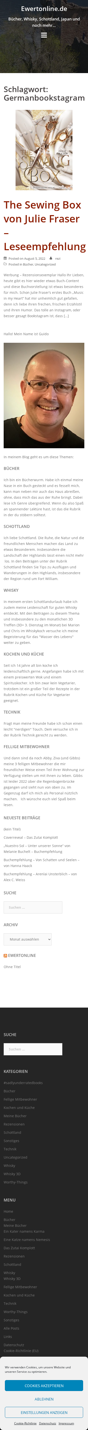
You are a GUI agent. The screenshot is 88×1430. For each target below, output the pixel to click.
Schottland (17, 526)
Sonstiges (11, 1140)
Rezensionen (14, 1124)
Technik (12, 712)
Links (8, 1336)
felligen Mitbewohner (35, 764)
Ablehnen (44, 1399)
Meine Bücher (15, 1116)
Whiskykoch (35, 631)
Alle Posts (11, 1328)
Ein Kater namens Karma (24, 1231)
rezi (57, 258)
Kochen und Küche (24, 654)
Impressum (66, 1423)
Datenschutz (47, 1423)
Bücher (28, 264)
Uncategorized (45, 264)
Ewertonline (22, 955)
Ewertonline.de (44, 8)
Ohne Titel (12, 966)
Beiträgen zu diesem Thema (56, 613)
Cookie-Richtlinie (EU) (21, 1350)
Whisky (11, 590)
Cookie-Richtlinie (25, 1423)
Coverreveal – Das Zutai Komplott (31, 837)
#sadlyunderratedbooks (23, 1082)
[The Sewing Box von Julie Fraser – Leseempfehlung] (44, 149)
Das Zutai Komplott (19, 1248)
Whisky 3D (12, 1174)
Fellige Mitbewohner (26, 746)
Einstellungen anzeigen (44, 1412)
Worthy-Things (16, 1182)
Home (8, 1211)
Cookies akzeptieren (44, 1385)
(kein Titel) (12, 829)
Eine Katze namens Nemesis (27, 1239)
